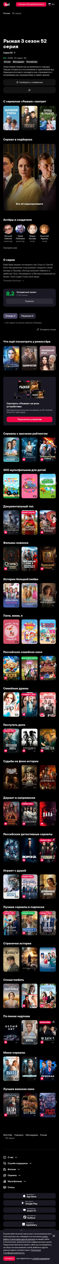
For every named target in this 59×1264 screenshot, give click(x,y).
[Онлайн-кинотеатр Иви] (7, 4)
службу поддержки (41, 1258)
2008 (10, 58)
